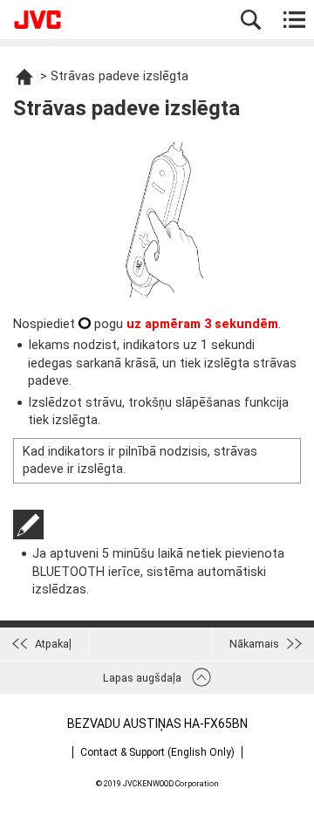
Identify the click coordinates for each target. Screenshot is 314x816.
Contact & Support (157, 752)
